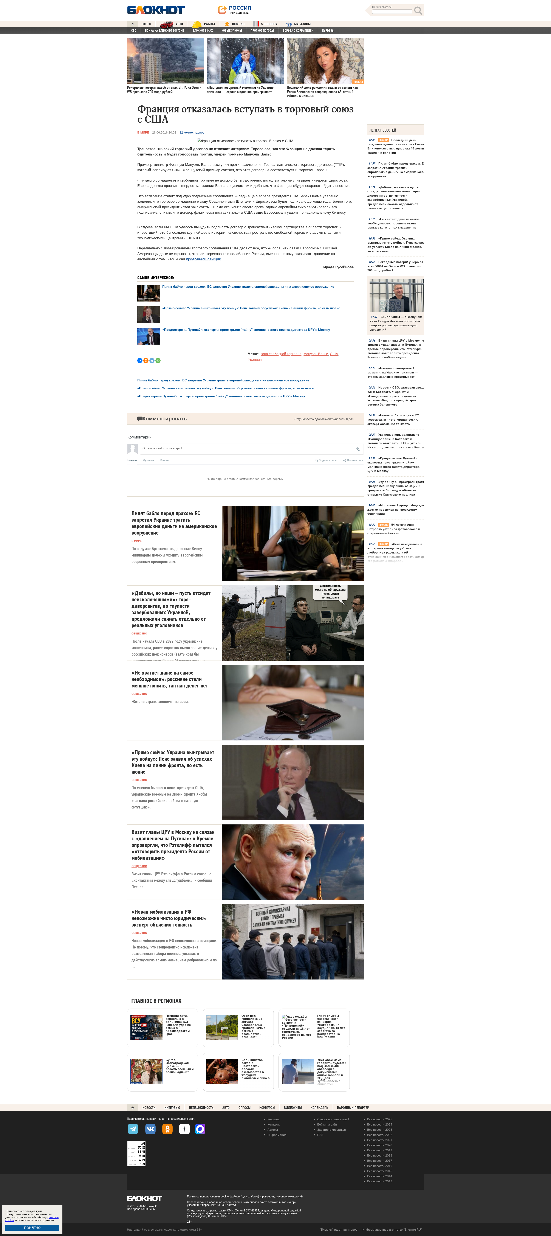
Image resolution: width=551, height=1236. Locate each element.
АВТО (179, 24)
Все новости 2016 (379, 1166)
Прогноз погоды (262, 31)
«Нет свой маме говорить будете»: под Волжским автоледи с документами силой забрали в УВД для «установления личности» (331, 1071)
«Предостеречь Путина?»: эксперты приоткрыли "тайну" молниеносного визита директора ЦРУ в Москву (246, 329)
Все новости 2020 (379, 1145)
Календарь (319, 1107)
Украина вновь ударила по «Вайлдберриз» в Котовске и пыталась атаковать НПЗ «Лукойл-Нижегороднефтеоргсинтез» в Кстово (396, 441)
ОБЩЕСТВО (139, 633)
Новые (132, 460)
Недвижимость (201, 1107)
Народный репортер (353, 1107)
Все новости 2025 (379, 1119)
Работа (209, 24)
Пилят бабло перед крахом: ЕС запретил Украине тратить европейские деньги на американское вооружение (396, 170)
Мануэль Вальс (315, 354)
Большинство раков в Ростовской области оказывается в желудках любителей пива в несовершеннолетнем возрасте (238, 1088)
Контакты (274, 1124)
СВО (133, 31)
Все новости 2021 (379, 1140)
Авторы (273, 1129)
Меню (146, 24)
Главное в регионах (156, 1001)
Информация (277, 1134)
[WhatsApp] (158, 360)
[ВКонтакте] (139, 360)
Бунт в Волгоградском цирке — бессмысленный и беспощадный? (180, 1065)
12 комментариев (192, 132)
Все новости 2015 (379, 1171)
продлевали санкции (203, 259)
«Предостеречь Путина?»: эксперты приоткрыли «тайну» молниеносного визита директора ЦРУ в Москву (393, 465)
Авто (226, 1107)
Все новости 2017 (379, 1160)
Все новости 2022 (379, 1134)
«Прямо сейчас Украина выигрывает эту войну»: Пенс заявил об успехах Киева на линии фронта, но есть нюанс (396, 245)
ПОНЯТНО (32, 1228)
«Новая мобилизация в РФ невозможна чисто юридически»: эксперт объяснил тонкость (393, 419)
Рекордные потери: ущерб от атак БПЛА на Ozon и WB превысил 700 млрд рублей (395, 266)
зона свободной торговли (281, 354)
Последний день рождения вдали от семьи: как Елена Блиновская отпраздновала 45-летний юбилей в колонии (396, 146)
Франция (255, 359)
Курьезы (328, 31)
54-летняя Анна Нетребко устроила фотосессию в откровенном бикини (393, 529)
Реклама (274, 1119)
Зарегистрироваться (331, 1129)
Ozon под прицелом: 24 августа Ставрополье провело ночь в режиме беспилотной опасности (253, 1026)
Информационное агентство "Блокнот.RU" (392, 1229)
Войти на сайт (327, 1124)
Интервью (172, 1107)
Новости (149, 1107)
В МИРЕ (143, 132)
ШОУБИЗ (238, 24)
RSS (320, 1134)
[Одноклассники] (146, 360)
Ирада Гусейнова (338, 267)
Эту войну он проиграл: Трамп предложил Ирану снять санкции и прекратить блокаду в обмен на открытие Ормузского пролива (396, 488)
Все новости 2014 (379, 1176)
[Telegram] (152, 360)
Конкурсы (267, 1107)
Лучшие (148, 460)
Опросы (244, 1107)
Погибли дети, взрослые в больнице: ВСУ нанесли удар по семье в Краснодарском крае (178, 1024)
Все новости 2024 (379, 1124)
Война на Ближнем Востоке (164, 31)
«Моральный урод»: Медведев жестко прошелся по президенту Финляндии (396, 509)
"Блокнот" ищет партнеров (338, 1229)
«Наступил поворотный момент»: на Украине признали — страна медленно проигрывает (392, 372)
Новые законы (231, 31)
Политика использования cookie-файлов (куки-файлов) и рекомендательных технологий (245, 1196)
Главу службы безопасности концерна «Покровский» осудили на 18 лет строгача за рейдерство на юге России (331, 1026)
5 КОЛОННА (269, 24)
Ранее (164, 460)
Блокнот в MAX (203, 31)
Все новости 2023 (379, 1129)
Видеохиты (293, 1107)
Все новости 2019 (379, 1150)
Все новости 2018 (379, 1155)
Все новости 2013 (379, 1181)
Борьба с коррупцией (298, 31)
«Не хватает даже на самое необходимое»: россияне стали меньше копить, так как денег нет (393, 223)
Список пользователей (333, 1119)
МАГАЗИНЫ (302, 24)
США (334, 354)
